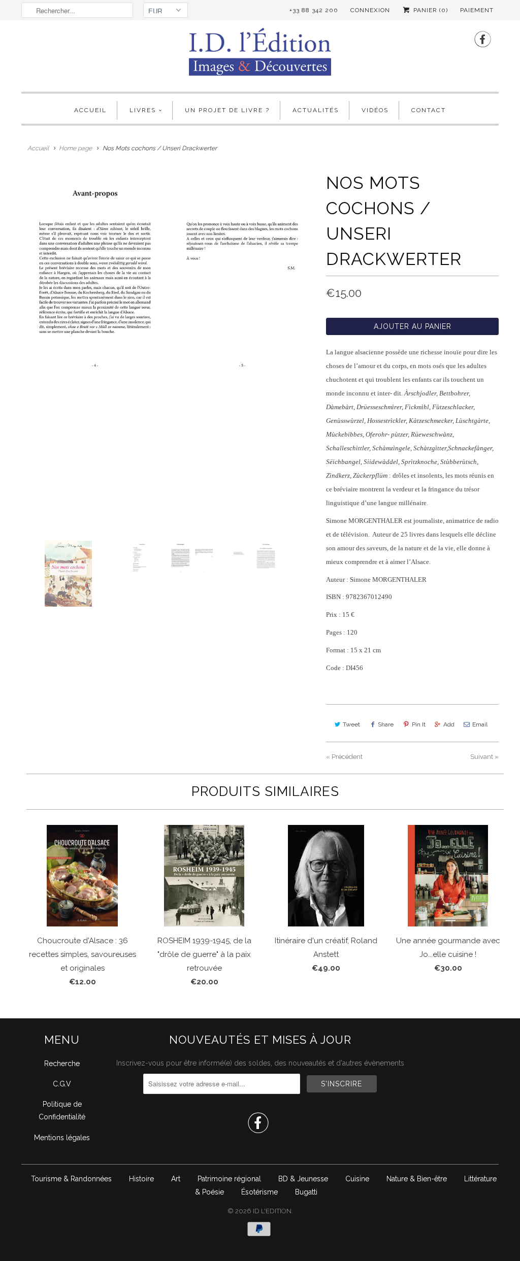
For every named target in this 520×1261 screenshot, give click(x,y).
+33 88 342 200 (313, 10)
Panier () (429, 10)
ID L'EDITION (272, 1211)
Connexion (370, 10)
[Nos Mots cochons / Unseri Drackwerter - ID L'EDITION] (168, 274)
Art (175, 1179)
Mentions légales (62, 1138)
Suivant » (484, 756)
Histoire (141, 1179)
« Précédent (344, 756)
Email (480, 724)
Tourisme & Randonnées (71, 1179)
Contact (428, 110)
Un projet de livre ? (227, 110)
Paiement (477, 10)
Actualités (315, 110)
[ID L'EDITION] (260, 55)
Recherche (62, 1063)
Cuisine (357, 1179)
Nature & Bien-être (416, 1179)
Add (448, 724)
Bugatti (306, 1192)
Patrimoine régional (229, 1179)
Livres (142, 110)
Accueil (90, 110)
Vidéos (375, 110)
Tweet (351, 724)
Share (386, 724)
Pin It (419, 724)
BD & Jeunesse (303, 1179)
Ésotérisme (259, 1192)
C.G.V (62, 1084)
